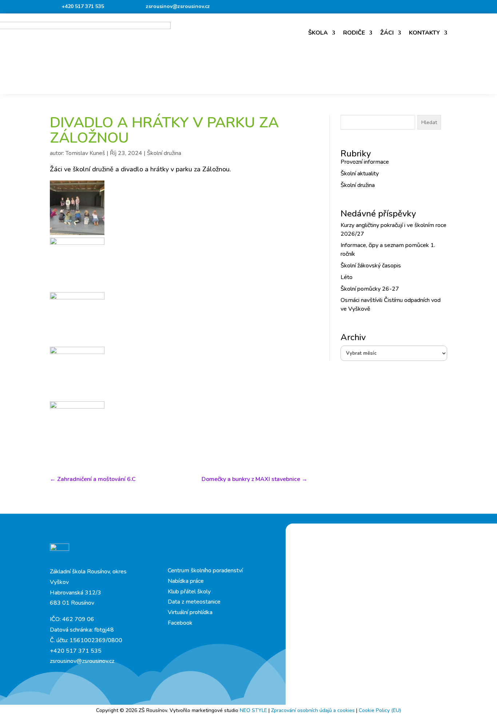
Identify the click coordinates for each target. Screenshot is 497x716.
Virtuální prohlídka (190, 612)
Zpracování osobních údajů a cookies (313, 710)
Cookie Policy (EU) (380, 710)
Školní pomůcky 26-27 (370, 289)
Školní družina (164, 153)
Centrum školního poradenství (205, 570)
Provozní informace (365, 162)
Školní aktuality (360, 174)
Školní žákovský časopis (371, 266)
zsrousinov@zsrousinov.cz (178, 6)
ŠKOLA (318, 33)
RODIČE (354, 33)
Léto (347, 277)
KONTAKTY (424, 33)
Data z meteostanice (194, 602)
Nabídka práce (186, 581)
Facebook (180, 623)
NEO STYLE (254, 710)
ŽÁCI (387, 33)
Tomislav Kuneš (85, 153)
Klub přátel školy (189, 592)
